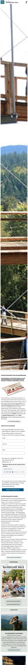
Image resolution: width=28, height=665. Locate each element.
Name (3, 450)
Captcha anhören (8, 469)
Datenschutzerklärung (8, 486)
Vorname (4, 444)
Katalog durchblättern (13, 604)
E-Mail (3, 438)
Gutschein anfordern (14, 421)
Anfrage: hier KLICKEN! (14, 650)
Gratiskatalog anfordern (14, 557)
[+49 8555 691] (26, 2)
